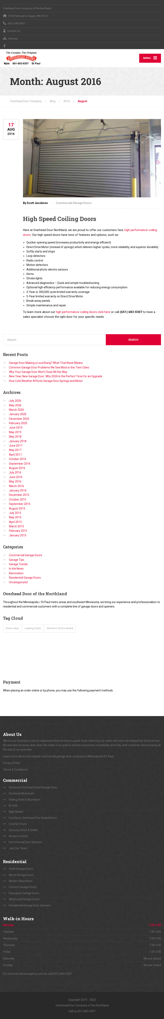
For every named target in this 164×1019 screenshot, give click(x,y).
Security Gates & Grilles (23, 830)
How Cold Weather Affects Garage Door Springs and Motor (46, 380)
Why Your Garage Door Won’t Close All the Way (38, 371)
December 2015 (19, 494)
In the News (16, 568)
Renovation (16, 573)
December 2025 (19, 418)
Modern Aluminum (20, 881)
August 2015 (17, 508)
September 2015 (19, 503)
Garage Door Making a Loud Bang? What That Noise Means (46, 362)
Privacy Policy (11, 763)
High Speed (16, 811)
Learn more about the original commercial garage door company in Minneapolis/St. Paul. (59, 756)
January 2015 (17, 535)
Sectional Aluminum (21, 793)
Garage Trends (18, 564)
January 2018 (17, 441)
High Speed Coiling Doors (59, 219)
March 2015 (16, 526)
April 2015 (15, 522)
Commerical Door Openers (25, 842)
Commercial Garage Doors (74, 203)
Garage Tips (16, 559)
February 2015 (18, 530)
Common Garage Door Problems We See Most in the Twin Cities (49, 367)
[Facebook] (4, 45)
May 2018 (15, 436)
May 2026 (15, 405)
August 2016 (17, 468)
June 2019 (15, 427)
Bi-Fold (13, 805)
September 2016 (19, 463)
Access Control (18, 836)
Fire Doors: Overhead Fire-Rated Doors (33, 817)
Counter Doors (18, 823)
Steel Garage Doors (21, 868)
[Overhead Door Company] (22, 58)
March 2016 (16, 486)
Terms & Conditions (15, 769)
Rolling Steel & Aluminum (25, 799)
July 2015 (15, 513)
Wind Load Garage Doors (24, 899)
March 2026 (16, 409)
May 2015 (15, 517)
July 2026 (15, 400)
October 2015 (17, 499)
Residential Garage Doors (25, 577)
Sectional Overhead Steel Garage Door (33, 787)
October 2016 (17, 459)
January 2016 (17, 490)
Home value (12, 628)
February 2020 (18, 423)
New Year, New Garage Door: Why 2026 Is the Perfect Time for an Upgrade (55, 376)
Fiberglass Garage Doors (24, 893)
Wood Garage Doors (21, 875)
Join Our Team (18, 848)
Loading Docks (33, 628)
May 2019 (15, 432)
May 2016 (15, 481)
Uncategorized (18, 582)
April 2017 (15, 454)
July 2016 (15, 472)
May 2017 (15, 450)
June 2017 (15, 445)
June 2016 (15, 477)
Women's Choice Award (60, 628)
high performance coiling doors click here (83, 312)
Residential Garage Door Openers (30, 905)
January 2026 (17, 414)
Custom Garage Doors (23, 887)
